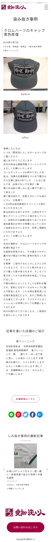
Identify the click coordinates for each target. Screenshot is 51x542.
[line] (11, 415)
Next (47, 469)
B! (39, 414)
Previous (4, 469)
